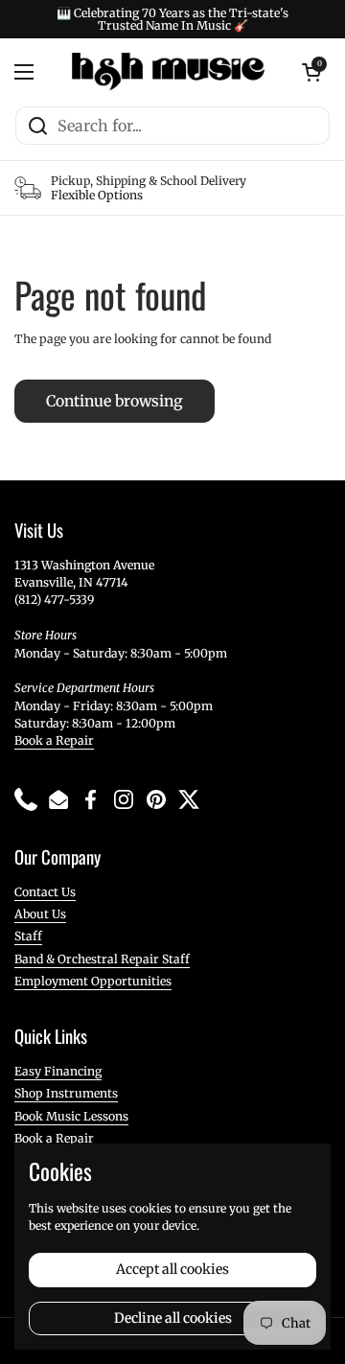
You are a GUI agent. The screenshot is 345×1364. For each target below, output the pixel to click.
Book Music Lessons (71, 1116)
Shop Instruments (66, 1093)
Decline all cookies (173, 1318)
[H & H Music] (168, 72)
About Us (40, 914)
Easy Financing (58, 1071)
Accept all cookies (172, 1269)
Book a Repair (54, 740)
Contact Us (45, 892)
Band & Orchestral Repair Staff (102, 959)
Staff (28, 936)
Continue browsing (114, 401)
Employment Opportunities (93, 981)
